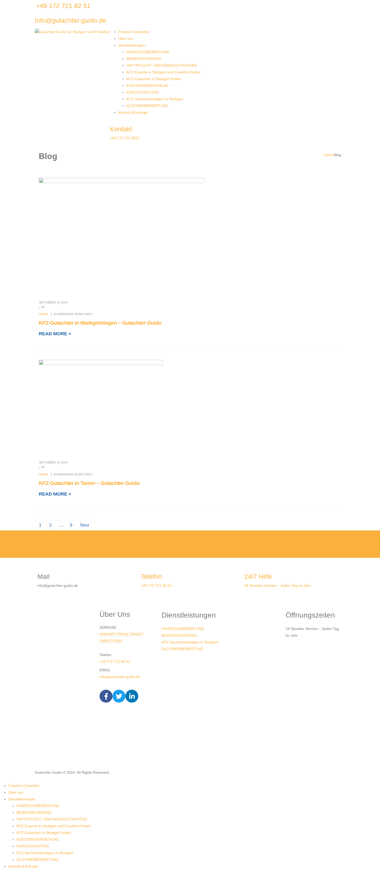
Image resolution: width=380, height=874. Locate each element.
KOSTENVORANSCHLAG (147, 85)
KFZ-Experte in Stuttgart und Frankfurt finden (163, 72)
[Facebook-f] (106, 696)
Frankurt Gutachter (133, 32)
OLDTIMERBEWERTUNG (147, 106)
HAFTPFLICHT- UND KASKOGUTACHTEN (161, 65)
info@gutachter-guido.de (120, 677)
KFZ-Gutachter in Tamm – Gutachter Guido (89, 483)
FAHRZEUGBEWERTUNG (147, 52)
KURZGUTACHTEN (142, 92)
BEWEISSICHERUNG (144, 59)
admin (43, 314)
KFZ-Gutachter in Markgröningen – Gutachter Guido (100, 323)
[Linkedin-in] (131, 696)
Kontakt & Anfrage (133, 112)
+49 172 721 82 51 (115, 661)
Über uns (125, 38)
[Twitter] (118, 696)
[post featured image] (121, 235)
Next (85, 525)
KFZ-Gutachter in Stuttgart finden (153, 79)
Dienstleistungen (131, 45)
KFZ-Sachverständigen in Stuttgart (154, 99)
